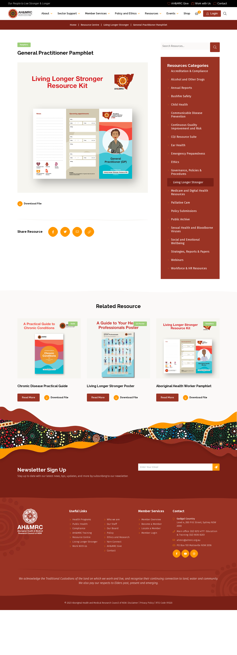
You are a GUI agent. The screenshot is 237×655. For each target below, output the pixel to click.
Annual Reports (181, 88)
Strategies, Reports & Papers (190, 251)
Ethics (175, 162)
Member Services (96, 13)
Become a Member (151, 524)
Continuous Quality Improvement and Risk (186, 126)
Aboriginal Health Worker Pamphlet (183, 386)
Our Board (112, 528)
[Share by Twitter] (65, 232)
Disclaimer (133, 602)
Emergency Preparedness (188, 153)
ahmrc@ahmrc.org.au (188, 540)
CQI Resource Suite (184, 137)
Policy (110, 532)
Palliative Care (180, 202)
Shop (187, 13)
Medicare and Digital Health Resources (189, 192)
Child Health (179, 104)
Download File (33, 203)
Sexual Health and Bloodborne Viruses (192, 229)
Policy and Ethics (126, 13)
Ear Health (178, 145)
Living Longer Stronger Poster (110, 386)
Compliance (78, 528)
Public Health (80, 524)
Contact (222, 3)
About (45, 13)
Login (214, 13)
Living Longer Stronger (116, 24)
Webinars (177, 260)
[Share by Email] (77, 232)
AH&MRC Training (82, 532)
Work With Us (79, 546)
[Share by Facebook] (53, 232)
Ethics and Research (118, 537)
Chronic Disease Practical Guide (42, 386)
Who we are (113, 519)
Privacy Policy (147, 602)
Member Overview (151, 519)
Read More (28, 397)
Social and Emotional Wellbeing (185, 241)
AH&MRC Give (180, 3)
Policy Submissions (184, 211)
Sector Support (67, 13)
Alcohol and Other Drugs (188, 79)
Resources (151, 13)
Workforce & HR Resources (189, 268)
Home (73, 24)
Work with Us (203, 3)
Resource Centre (90, 24)
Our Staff (112, 524)
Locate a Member (151, 528)
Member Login (149, 532)
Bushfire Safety (181, 96)
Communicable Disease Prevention (186, 114)
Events (171, 13)
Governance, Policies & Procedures (186, 172)
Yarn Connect (114, 541)
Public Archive (180, 219)
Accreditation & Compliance (189, 71)
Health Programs (81, 519)
